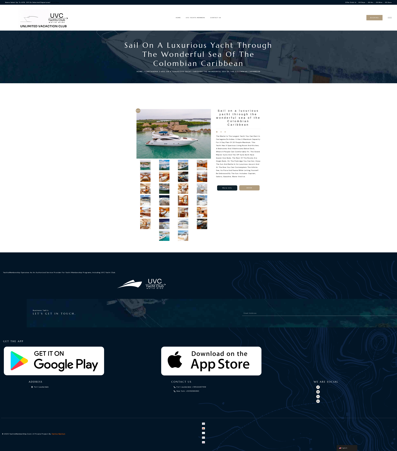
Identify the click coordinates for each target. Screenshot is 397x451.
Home (140, 71)
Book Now (55, 2)
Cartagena (151, 71)
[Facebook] (217, 132)
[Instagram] (221, 132)
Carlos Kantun (58, 434)
